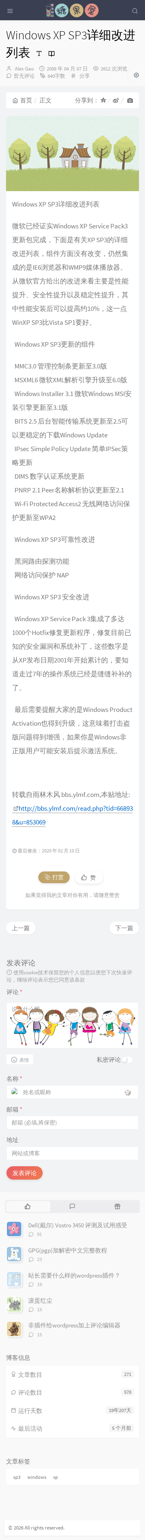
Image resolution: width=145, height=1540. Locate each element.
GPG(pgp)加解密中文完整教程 (67, 1250)
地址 (12, 1140)
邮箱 (14, 1109)
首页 (26, 100)
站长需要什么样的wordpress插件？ (74, 1275)
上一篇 (21, 928)
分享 (84, 75)
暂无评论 (24, 75)
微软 (19, 226)
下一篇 (124, 928)
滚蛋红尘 (40, 1300)
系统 (86, 421)
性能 (121, 281)
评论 (14, 992)
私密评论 (109, 1059)
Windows (24, 204)
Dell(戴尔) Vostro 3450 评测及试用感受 (77, 1225)
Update (97, 434)
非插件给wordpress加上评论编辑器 (74, 1325)
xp (55, 1477)
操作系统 (63, 673)
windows (36, 1477)
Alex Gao (24, 68)
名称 (14, 1078)
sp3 (17, 1477)
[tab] (27, 1206)
